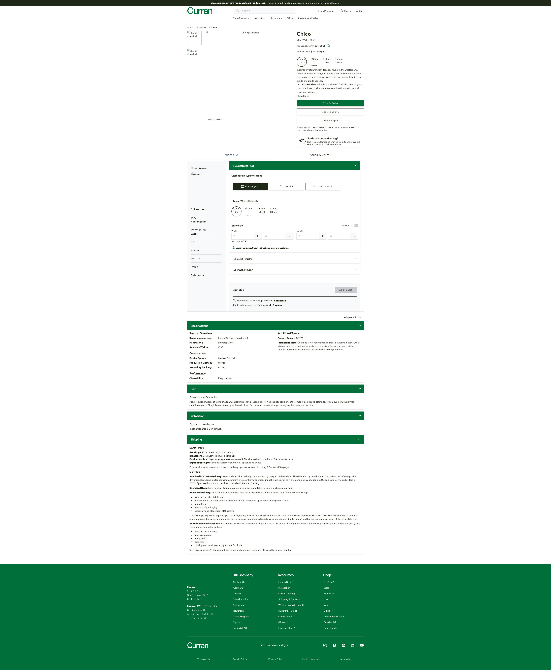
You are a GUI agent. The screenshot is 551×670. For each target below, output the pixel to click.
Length (299, 231)
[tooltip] (328, 46)
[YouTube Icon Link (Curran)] (362, 645)
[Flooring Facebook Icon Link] (334, 645)
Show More (303, 95)
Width (234, 231)
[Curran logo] (200, 10)
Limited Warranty (311, 659)
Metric (345, 225)
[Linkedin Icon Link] (353, 645)
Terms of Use (204, 659)
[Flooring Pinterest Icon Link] (344, 645)
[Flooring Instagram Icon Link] (325, 645)
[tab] (231, 155)
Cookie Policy (240, 659)
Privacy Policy (275, 659)
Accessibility (347, 659)
